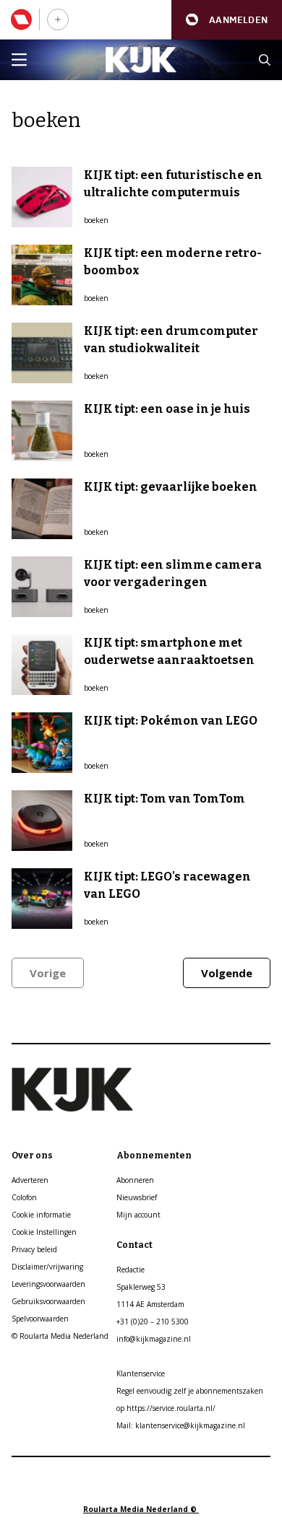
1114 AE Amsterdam (150, 1304)
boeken (96, 220)
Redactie (130, 1269)
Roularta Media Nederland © (141, 1509)
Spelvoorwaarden (40, 1319)
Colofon (24, 1197)
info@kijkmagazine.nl (153, 1339)
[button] (226, 20)
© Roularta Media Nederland (60, 1336)
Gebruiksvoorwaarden (48, 1301)
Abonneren (135, 1180)
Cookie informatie (41, 1215)
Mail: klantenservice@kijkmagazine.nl (180, 1425)
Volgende (226, 973)
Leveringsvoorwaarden (48, 1284)
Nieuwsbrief (136, 1197)
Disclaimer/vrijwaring (47, 1267)
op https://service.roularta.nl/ (165, 1408)
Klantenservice (140, 1373)
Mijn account (138, 1215)
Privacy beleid (34, 1249)
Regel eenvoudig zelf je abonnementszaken (189, 1391)
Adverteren (30, 1180)
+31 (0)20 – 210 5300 (152, 1321)
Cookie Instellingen (44, 1232)
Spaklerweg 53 (141, 1287)
